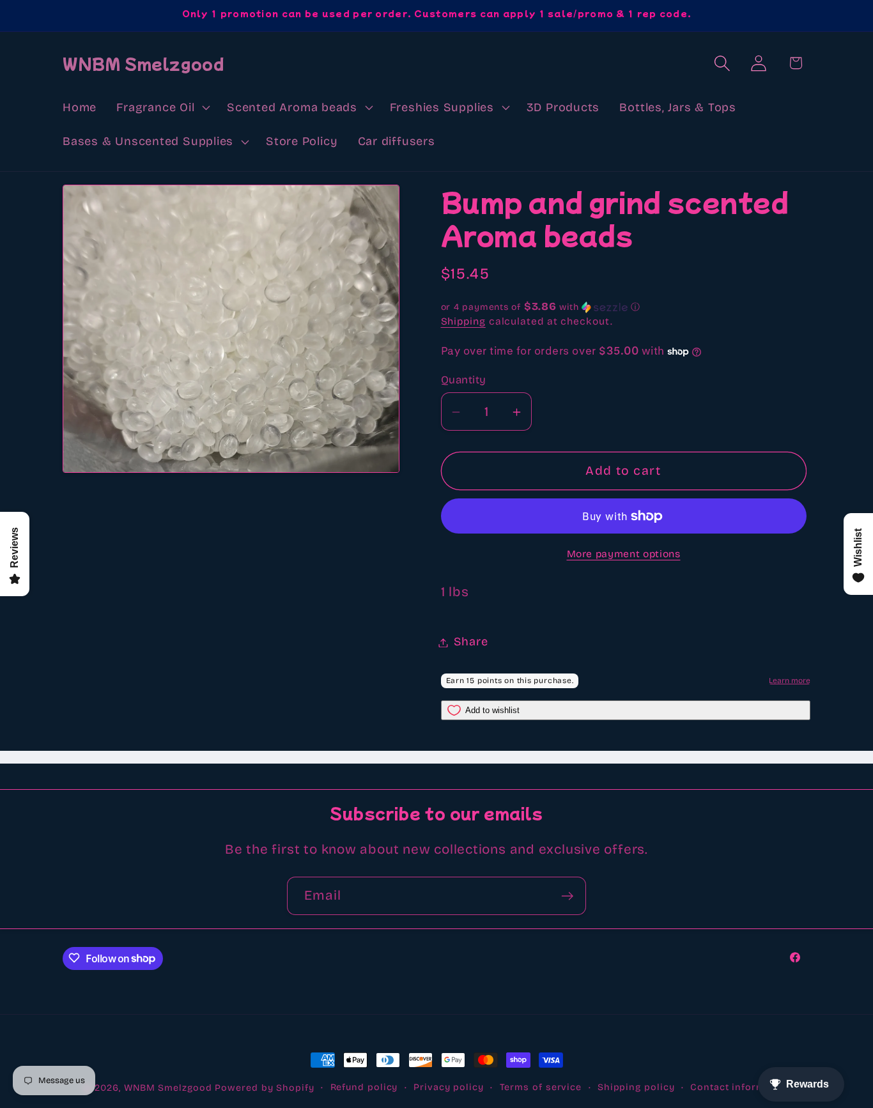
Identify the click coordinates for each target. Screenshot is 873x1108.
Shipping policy (636, 1087)
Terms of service (541, 1087)
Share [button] (471, 642)
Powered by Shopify (264, 1087)
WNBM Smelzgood (168, 1087)
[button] (162, 107)
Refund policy (364, 1087)
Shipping (463, 322)
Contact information (740, 1087)
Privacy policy (448, 1087)
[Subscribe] (567, 896)
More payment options (624, 554)
